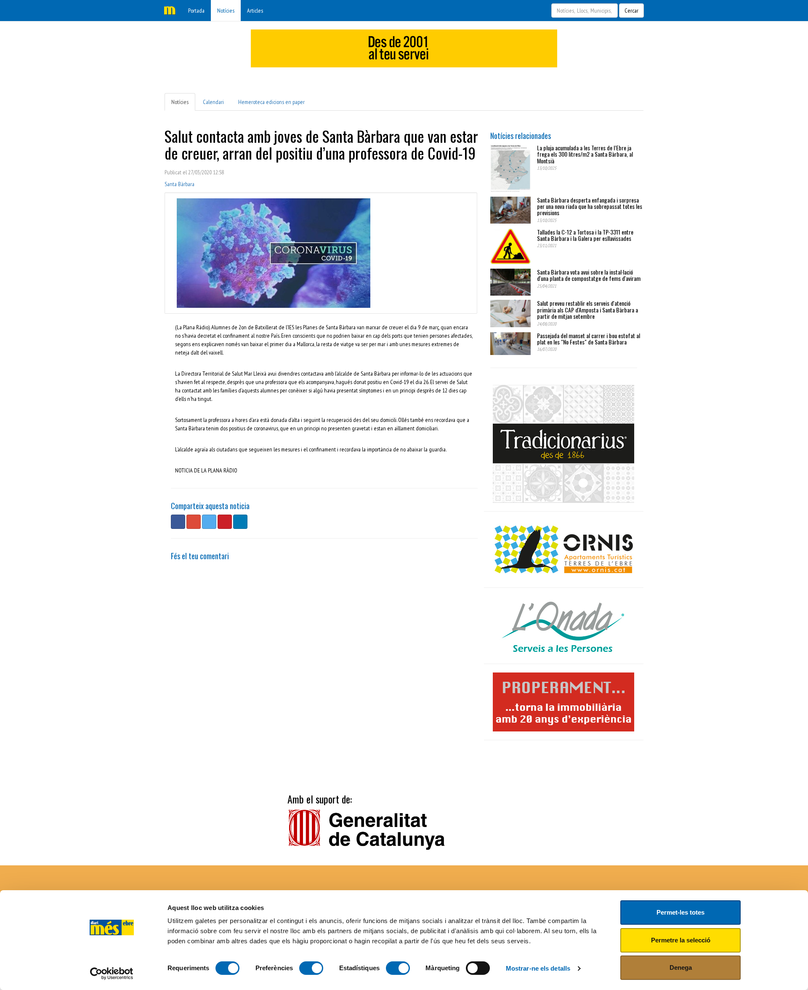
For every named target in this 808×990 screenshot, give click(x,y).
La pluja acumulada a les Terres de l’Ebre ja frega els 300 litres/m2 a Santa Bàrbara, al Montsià (585, 154)
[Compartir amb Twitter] (209, 522)
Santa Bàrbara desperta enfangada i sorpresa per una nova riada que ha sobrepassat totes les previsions (589, 206)
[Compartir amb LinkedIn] (240, 522)
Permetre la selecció (680, 940)
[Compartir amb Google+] (193, 522)
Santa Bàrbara (179, 184)
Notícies (225, 10)
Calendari (213, 102)
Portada (196, 10)
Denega (681, 967)
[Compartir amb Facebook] (178, 522)
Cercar (631, 10)
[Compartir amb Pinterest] (225, 522)
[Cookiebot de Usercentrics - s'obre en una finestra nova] (112, 973)
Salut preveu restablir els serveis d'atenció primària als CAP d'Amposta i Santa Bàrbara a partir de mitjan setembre (587, 309)
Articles (255, 10)
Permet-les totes (680, 912)
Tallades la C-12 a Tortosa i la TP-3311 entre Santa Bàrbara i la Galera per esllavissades (585, 235)
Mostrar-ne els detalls (538, 968)
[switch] (311, 968)
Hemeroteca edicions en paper (271, 102)
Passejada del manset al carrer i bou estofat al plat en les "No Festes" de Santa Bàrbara (588, 338)
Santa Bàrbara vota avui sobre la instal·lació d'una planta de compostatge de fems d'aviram (589, 275)
